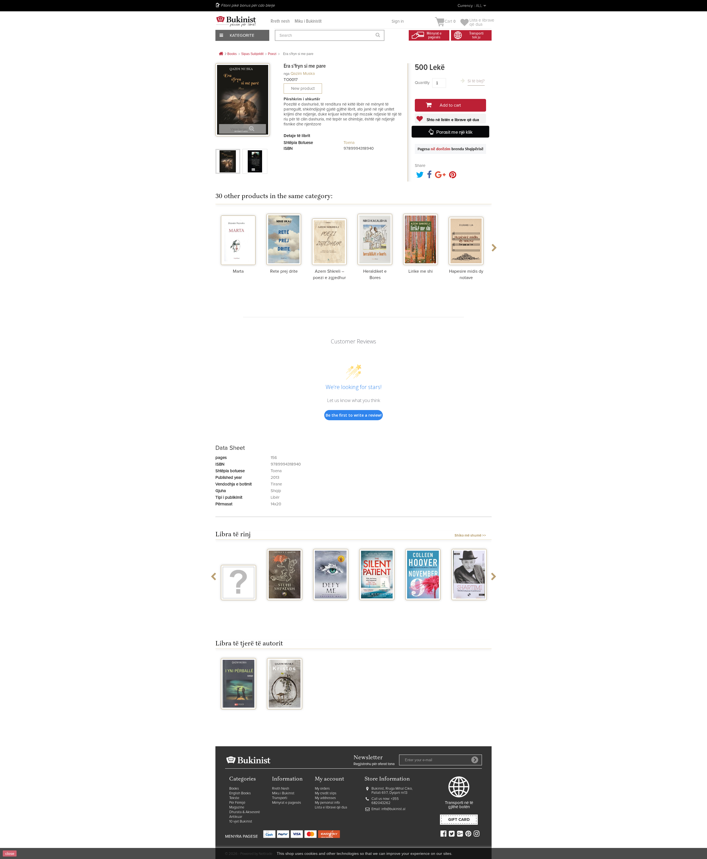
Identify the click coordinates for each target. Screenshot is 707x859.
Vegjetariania (238, 605)
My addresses (325, 798)
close (9, 853)
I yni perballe (238, 714)
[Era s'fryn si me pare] (228, 161)
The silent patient (376, 607)
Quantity (422, 83)
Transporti (279, 798)
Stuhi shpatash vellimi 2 (285, 607)
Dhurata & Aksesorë (244, 812)
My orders (322, 788)
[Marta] (238, 238)
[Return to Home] (221, 54)
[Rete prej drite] (284, 238)
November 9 (423, 605)
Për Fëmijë (237, 803)
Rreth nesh (280, 21)
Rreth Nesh (280, 788)
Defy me (331, 605)
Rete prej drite (284, 271)
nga (286, 74)
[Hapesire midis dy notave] (466, 238)
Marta (238, 271)
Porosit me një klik (454, 132)
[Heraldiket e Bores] (375, 238)
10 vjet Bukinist (240, 821)
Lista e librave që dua (331, 807)
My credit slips (325, 793)
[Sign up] (474, 760)
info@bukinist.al (393, 809)
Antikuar (235, 817)
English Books (240, 793)
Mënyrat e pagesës (286, 803)
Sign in (398, 21)
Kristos (284, 714)
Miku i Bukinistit (308, 21)
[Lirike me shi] (420, 238)
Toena (349, 143)
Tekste (234, 798)
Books (234, 788)
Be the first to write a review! (354, 415)
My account (329, 779)
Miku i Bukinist (283, 793)
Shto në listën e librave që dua (452, 120)
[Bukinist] (236, 21)
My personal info (327, 803)
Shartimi (469, 605)
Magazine (236, 807)
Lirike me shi (420, 271)
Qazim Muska (303, 74)
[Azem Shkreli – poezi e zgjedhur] (329, 238)
